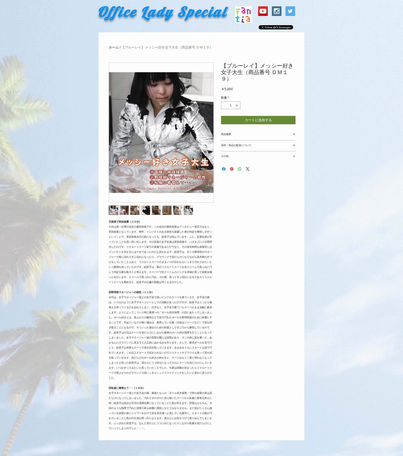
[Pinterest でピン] (231, 169)
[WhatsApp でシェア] (239, 169)
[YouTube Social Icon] (263, 11)
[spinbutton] (230, 105)
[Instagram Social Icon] (276, 11)
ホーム (114, 47)
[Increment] (237, 105)
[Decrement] (224, 105)
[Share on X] (247, 169)
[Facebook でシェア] (223, 169)
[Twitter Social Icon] (290, 11)
